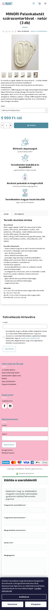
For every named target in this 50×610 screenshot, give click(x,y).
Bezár (17, 131)
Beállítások (24, 597)
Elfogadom (36, 604)
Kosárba (33, 125)
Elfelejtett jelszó (8, 453)
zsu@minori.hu (7, 401)
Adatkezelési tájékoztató (11, 376)
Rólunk (4, 378)
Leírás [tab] (6, 214)
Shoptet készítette (26, 473)
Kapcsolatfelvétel (8, 381)
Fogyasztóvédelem (9, 384)
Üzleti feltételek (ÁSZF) (11, 373)
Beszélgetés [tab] (19, 214)
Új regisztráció (7, 450)
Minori (25, 27)
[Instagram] (10, 406)
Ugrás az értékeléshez (39, 31)
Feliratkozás (9, 349)
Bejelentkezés (9, 445)
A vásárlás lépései (8, 370)
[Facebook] (4, 406)
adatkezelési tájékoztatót (30, 338)
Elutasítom (12, 604)
